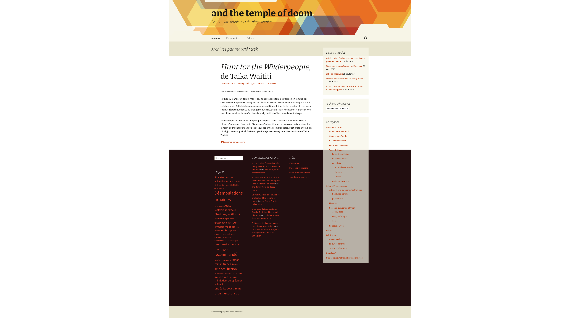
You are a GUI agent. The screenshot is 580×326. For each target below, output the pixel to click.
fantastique (220, 210)
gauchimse (230, 219)
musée (224, 230)
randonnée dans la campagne (226, 240)
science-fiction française (222, 274)
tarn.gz (338, 172)
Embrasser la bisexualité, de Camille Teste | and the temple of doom (265, 212)
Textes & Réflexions (338, 248)
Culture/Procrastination (336, 186)
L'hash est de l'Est (340, 158)
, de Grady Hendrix (345, 78)
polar (233, 234)
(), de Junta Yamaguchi (265, 232)
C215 (216, 185)
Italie (237, 227)
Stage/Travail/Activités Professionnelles (344, 257)
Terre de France (336, 150)
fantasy (232, 210)
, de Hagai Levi (334, 73)
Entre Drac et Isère (340, 154)
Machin (273, 83)
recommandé (225, 254)
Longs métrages (247, 83)
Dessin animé (233, 184)
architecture (230, 181)
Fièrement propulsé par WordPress (227, 311)
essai (228, 205)
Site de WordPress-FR (299, 177)
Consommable (335, 239)
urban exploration (228, 293)
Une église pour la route (227, 288)
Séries (335, 221)
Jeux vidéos (337, 211)
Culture (250, 38)
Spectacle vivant (336, 225)
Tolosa (338, 176)
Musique (333, 203)
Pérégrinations (233, 38)
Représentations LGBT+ (222, 260)
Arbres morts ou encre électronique (345, 190)
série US (229, 277)
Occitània (336, 163)
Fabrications (331, 235)
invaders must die (224, 227)
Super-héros (220, 277)
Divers (329, 230)
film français (222, 214)
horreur (232, 222)
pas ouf (226, 234)
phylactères (337, 198)
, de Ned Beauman (344, 66)
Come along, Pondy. (338, 136)
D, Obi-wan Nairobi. (337, 140)
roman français (223, 264)
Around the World (334, 127)
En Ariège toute (219, 206)
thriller (235, 277)
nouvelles (218, 234)
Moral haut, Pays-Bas (338, 145)
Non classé (331, 253)
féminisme (220, 218)
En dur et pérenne (337, 243)
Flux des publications (298, 167)
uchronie (219, 284)
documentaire (219, 188)
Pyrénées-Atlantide (344, 167)
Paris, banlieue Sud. (341, 181)
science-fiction (225, 269)
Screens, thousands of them (342, 207)
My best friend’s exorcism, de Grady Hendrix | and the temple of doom (266, 166)
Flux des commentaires (299, 172)
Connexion (294, 163)
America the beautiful (339, 131)
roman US (237, 264)
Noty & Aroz (231, 231)
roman (235, 260)
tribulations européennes (228, 280)
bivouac (237, 181)
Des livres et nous (340, 193)
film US (235, 214)
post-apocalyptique (222, 237)
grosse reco (220, 222)
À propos (215, 38)
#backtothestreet (224, 177)
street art (237, 273)
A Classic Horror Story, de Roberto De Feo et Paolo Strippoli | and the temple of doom (266, 180)
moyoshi (217, 231)
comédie (222, 185)
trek (262, 83)
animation (219, 181)
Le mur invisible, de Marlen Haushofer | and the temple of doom (266, 197)
